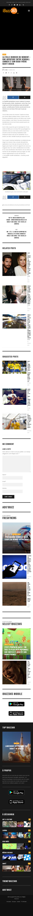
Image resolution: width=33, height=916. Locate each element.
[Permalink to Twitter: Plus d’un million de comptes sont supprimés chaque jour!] (27, 857)
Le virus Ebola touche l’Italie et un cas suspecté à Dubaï (29, 420)
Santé (4, 864)
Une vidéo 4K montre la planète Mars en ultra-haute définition (29, 592)
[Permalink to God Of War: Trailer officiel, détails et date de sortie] (20, 846)
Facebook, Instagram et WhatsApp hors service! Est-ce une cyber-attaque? (29, 564)
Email (4, 481)
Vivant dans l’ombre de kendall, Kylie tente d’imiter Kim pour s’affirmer (29, 294)
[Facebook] (9, 4)
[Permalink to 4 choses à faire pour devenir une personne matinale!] (9, 868)
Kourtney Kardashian (19, 205)
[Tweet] (24, 97)
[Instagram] (14, 4)
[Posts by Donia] (3, 70)
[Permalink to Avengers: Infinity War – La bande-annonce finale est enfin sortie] (27, 835)
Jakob (28, 276)
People (4, 54)
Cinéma (4, 830)
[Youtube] (20, 4)
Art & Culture (7, 819)
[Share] (13, 97)
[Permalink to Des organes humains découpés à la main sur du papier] (27, 824)
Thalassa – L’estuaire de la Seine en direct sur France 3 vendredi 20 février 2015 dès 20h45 (29, 326)
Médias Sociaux (7, 853)
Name (4, 474)
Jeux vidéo (5, 841)
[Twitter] (17, 4)
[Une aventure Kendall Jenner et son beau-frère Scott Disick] (16, 84)
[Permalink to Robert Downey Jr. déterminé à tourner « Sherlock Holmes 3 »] (20, 835)
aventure (6, 205)
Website (4, 488)
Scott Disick (27, 205)
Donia (6, 70)
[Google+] (12, 4)
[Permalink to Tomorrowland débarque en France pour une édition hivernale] (20, 824)
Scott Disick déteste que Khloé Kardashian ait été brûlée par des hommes (29, 263)
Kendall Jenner (11, 205)
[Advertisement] (16, 31)
